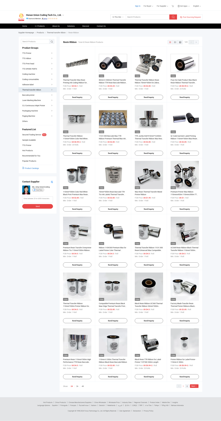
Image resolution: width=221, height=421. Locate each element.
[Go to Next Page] (196, 42)
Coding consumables (30, 79)
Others (25, 121)
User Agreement (124, 411)
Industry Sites (127, 402)
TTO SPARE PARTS (29, 69)
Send (38, 206)
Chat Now (39, 190)
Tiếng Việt (165, 405)
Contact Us (101, 26)
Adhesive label (28, 84)
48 (83, 386)
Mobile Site (166, 402)
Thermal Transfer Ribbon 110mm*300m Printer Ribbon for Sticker (76, 306)
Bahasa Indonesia (177, 405)
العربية (120, 405)
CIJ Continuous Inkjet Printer (33, 105)
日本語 (134, 405)
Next (193, 386)
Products (41, 26)
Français (73, 405)
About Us (56, 26)
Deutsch (102, 405)
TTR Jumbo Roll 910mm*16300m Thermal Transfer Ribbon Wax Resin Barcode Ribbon (149, 138)
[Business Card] (52, 181)
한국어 (127, 405)
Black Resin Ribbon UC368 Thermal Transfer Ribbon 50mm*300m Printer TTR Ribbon (149, 306)
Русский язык (84, 405)
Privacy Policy (148, 411)
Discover (85, 26)
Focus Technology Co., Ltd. (93, 411)
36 (77, 386)
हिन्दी (141, 405)
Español (55, 405)
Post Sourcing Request (192, 17)
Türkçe (156, 405)
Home (24, 26)
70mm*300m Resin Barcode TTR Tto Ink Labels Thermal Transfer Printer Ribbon (112, 194)
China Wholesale (100, 402)
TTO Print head (28, 63)
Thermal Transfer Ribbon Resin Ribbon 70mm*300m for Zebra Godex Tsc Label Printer (147, 82)
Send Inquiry (77, 97)
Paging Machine (28, 116)
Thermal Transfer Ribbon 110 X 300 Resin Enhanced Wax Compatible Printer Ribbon (149, 250)
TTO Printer (26, 53)
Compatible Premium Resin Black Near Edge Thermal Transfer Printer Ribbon (113, 306)
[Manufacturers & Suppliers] (34, 5)
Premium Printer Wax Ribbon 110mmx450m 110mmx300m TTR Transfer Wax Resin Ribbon (184, 194)
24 (72, 386)
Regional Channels (140, 402)
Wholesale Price (114, 402)
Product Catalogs (32, 168)
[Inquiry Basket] (173, 6)
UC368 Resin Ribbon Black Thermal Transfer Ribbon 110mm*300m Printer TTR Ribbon (184, 250)
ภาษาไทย (148, 405)
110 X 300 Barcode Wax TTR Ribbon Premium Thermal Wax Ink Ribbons (112, 138)
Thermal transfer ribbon (31, 90)
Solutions (71, 26)
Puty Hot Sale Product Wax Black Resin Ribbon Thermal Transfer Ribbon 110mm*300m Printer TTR (184, 82)
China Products (60, 402)
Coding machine (28, 74)
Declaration (137, 411)
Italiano (93, 405)
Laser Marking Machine (31, 100)
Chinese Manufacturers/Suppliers (80, 402)
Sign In (137, 6)
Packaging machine (30, 110)
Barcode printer (28, 95)
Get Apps (184, 6)
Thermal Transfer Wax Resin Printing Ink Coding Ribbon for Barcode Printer (75, 82)
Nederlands (111, 405)
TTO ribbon (26, 58)
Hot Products (47, 402)
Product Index (154, 402)
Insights (175, 402)
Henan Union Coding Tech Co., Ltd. (44, 15)
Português (64, 405)
